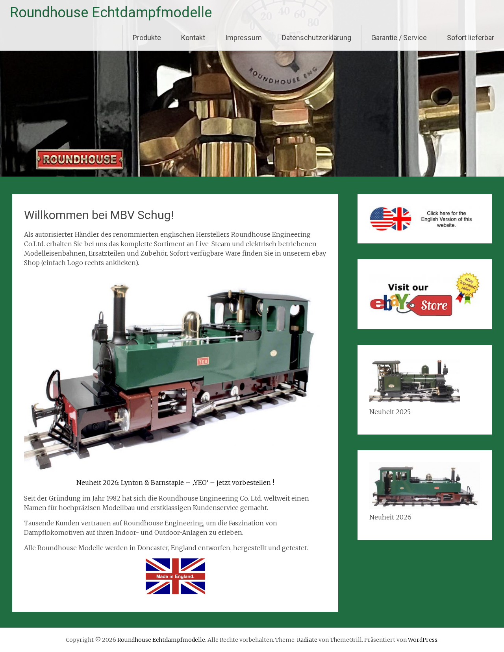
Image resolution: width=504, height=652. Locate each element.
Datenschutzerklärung (316, 37)
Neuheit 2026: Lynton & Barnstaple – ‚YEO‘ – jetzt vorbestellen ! (175, 482)
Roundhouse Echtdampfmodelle (111, 12)
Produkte (147, 37)
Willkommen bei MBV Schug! (99, 215)
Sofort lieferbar (470, 37)
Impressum (243, 37)
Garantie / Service (399, 37)
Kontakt (193, 37)
